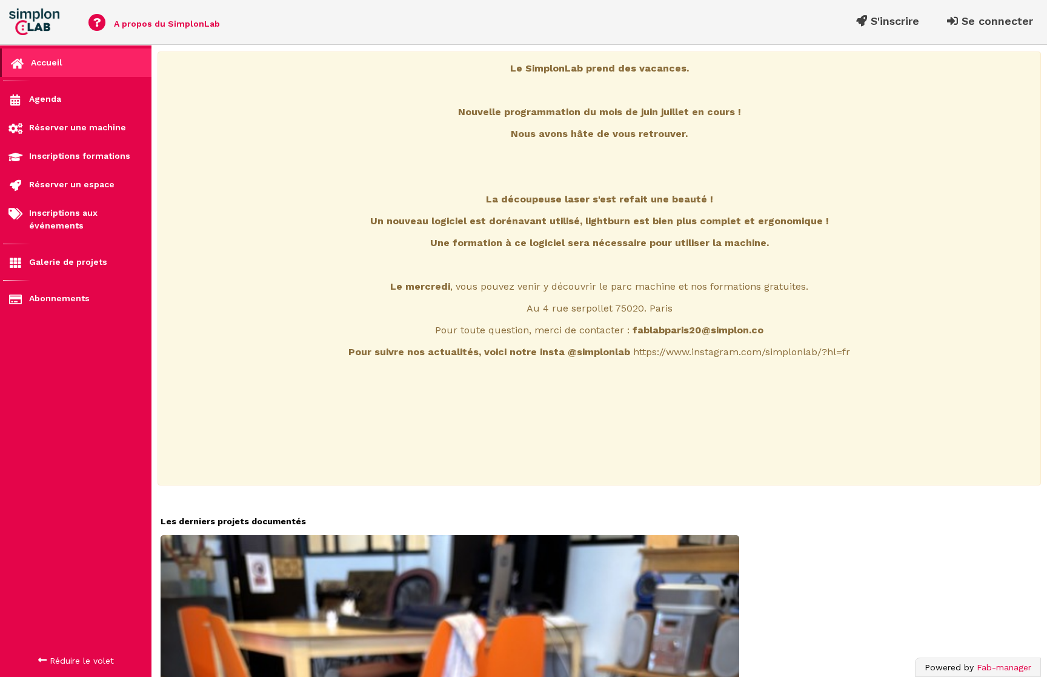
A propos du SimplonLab (156, 22)
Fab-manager (1004, 667)
